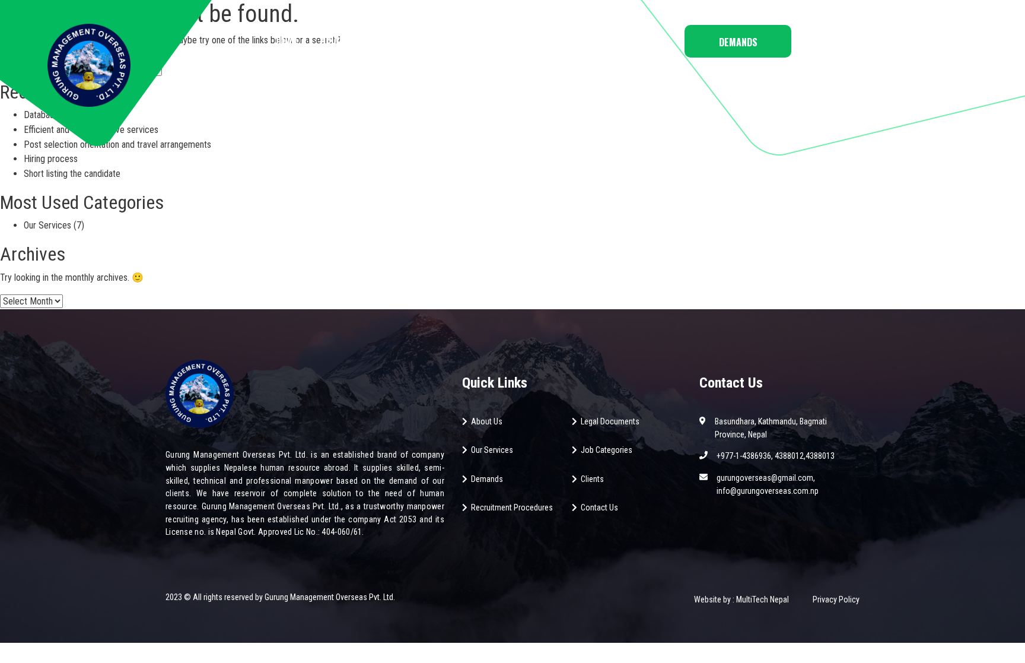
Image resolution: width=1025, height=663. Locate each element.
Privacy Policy (836, 599)
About (333, 40)
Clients (592, 479)
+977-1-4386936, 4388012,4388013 (776, 456)
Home (287, 40)
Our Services (47, 225)
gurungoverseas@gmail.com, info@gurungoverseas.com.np (768, 484)
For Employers (549, 40)
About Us (486, 421)
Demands (738, 42)
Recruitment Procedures (512, 507)
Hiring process (51, 158)
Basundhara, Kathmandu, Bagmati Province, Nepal (771, 428)
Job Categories (401, 40)
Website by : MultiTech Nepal (741, 599)
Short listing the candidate (72, 173)
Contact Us (628, 40)
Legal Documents (610, 421)
